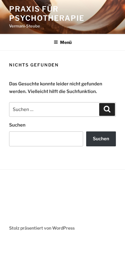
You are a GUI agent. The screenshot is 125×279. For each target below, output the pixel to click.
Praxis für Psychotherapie (46, 14)
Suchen (17, 125)
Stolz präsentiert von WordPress (42, 228)
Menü (66, 42)
